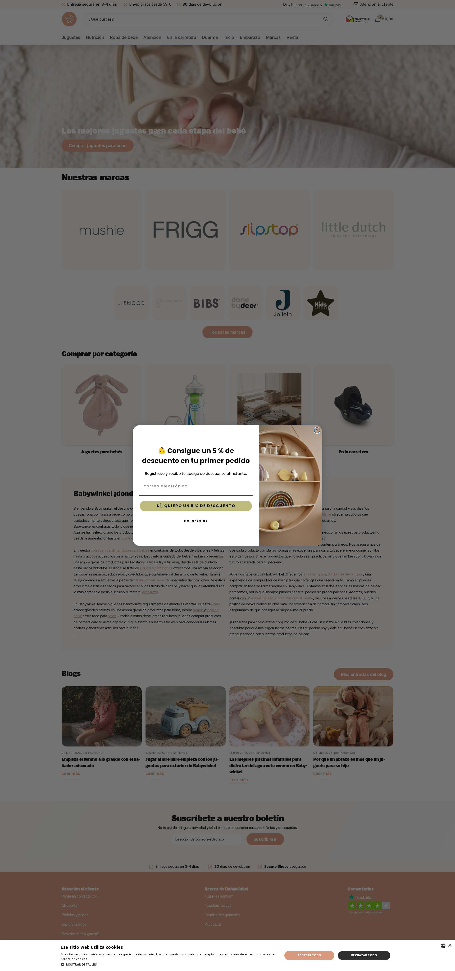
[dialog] (227, 955)
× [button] (449, 945)
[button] (168, 964)
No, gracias (196, 521)
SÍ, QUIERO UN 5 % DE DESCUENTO (196, 505)
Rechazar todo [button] (364, 955)
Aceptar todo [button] (309, 955)
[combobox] (443, 946)
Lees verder (97, 959)
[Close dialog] (317, 430)
